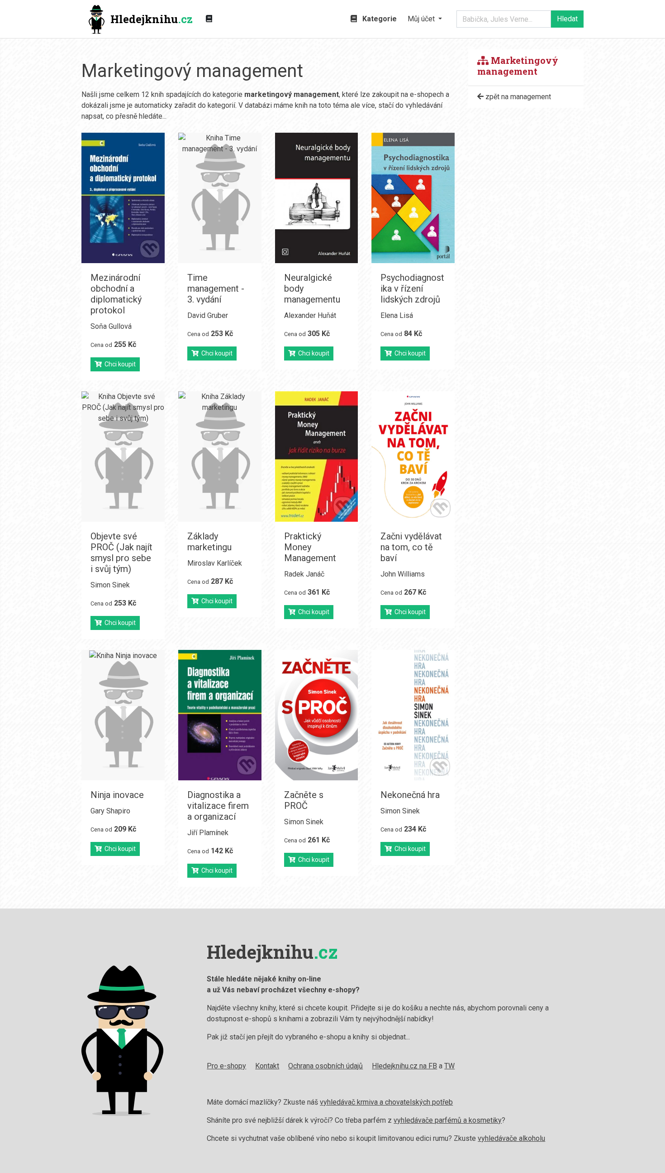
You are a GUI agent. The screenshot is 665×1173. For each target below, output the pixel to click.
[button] (425, 19)
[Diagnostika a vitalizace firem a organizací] (219, 715)
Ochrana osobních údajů (325, 1066)
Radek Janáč (304, 574)
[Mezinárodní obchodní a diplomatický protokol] (123, 198)
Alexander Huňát (310, 315)
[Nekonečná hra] (413, 715)
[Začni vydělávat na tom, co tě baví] (413, 456)
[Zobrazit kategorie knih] (209, 19)
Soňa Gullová (111, 326)
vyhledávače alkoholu (511, 1138)
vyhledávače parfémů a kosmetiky (448, 1120)
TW (449, 1066)
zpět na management (517, 96)
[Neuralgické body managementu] (316, 198)
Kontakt (267, 1066)
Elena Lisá (396, 315)
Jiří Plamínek (207, 832)
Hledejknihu (151, 19)
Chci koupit (119, 364)
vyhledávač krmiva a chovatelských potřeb (386, 1102)
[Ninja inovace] (123, 715)
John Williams (402, 574)
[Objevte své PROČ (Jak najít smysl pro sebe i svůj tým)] (123, 456)
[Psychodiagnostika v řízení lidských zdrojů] (413, 198)
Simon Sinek (110, 585)
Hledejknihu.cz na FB (404, 1066)
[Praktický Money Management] (316, 456)
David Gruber (207, 315)
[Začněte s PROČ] (316, 715)
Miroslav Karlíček (214, 563)
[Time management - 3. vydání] (219, 198)
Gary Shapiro (110, 811)
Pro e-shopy (226, 1066)
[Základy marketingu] (219, 456)
